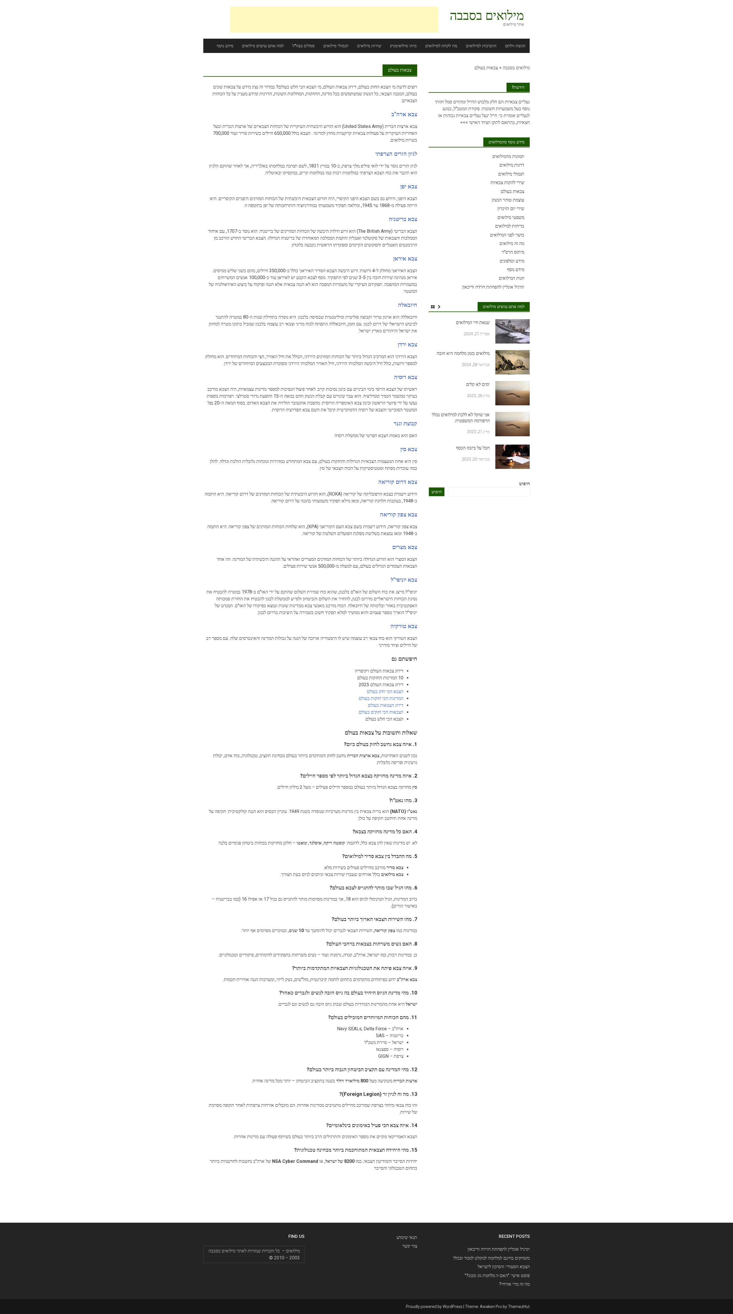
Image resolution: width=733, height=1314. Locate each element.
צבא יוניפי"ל (404, 579)
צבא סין (408, 449)
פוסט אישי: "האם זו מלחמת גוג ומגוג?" (497, 1275)
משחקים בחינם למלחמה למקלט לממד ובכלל (491, 1258)
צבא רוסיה (405, 377)
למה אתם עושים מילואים (263, 45)
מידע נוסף (225, 45)
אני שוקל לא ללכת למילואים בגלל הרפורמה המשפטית (461, 417)
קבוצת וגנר (405, 423)
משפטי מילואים (510, 217)
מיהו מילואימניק (403, 45)
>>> (464, 122)
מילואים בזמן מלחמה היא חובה (463, 353)
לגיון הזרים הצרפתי (396, 153)
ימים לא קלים (478, 384)
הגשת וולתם (515, 45)
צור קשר (409, 1246)
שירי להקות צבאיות (507, 182)
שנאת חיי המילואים (473, 322)
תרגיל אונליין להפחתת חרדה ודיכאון (493, 287)
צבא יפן (408, 186)
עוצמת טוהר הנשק (508, 200)
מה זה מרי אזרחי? (514, 1284)
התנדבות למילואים (481, 45)
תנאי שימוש (407, 1237)
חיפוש (524, 483)
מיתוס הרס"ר (513, 252)
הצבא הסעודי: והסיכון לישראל (504, 1266)
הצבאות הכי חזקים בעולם (381, 712)
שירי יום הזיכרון (510, 208)
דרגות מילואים (511, 165)
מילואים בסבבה (487, 15)
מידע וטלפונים (512, 261)
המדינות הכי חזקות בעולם (381, 698)
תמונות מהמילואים (508, 156)
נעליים (523, 101)
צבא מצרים (404, 547)
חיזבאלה (407, 304)
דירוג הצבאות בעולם (385, 705)
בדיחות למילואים (509, 226)
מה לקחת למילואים (441, 45)
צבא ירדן (407, 344)
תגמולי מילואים (335, 45)
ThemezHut (519, 1306)
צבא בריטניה (403, 219)
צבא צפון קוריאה (398, 514)
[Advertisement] (334, 19)
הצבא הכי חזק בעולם (385, 691)
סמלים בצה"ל (303, 45)
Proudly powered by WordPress (434, 1306)
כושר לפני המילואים (507, 235)
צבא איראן (405, 258)
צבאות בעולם (512, 191)
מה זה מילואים (511, 243)
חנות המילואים (511, 278)
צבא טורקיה (404, 626)
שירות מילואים (369, 45)
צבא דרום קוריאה (397, 481)
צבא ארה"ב (404, 114)
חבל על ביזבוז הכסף (473, 448)
